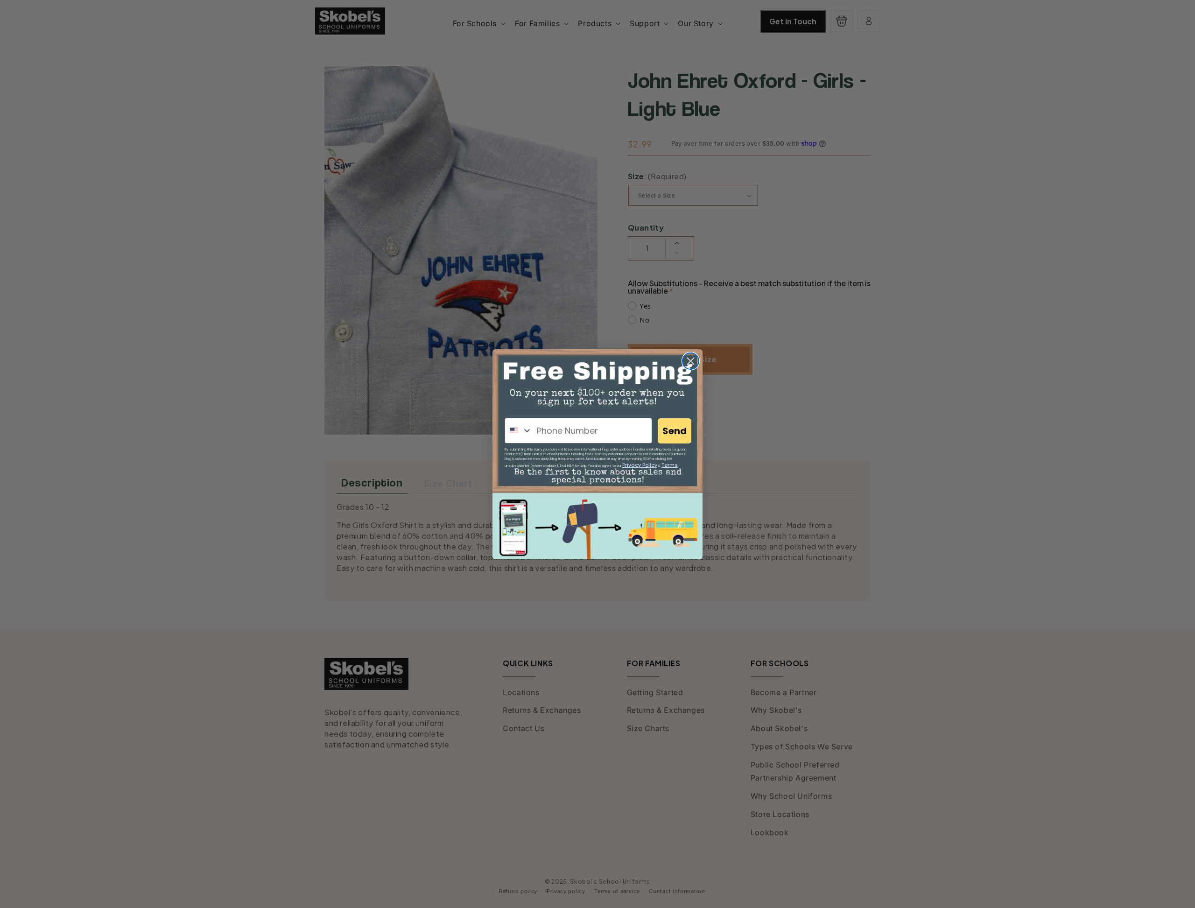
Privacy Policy (639, 465)
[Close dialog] (690, 361)
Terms (669, 465)
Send (674, 430)
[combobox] (518, 430)
